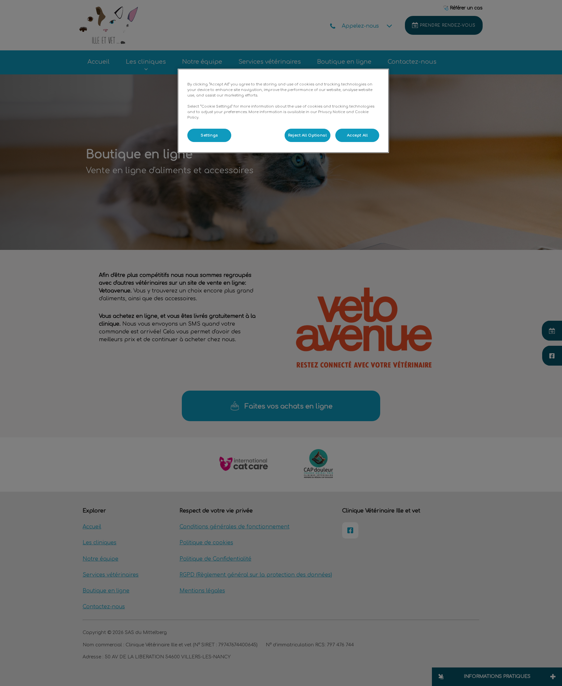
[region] (283, 111)
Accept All (357, 135)
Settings (209, 135)
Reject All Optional (307, 135)
